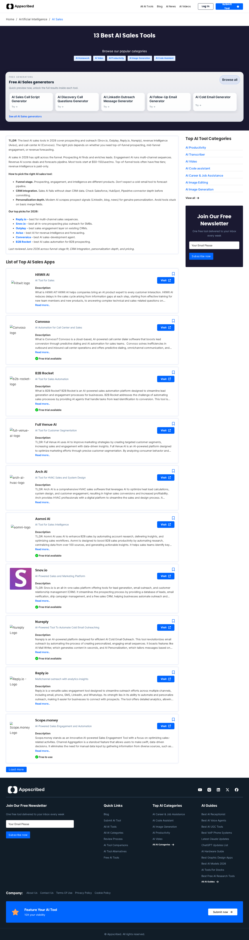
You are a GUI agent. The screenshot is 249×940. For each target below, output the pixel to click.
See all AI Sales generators (25, 116)
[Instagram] (209, 789)
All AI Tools (146, 6)
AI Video (99, 58)
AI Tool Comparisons (116, 845)
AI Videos (185, 6)
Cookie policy (103, 892)
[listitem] (31, 102)
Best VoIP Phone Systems (216, 832)
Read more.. (42, 305)
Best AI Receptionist (213, 814)
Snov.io (21, 223)
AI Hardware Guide (212, 851)
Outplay (21, 228)
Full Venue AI (46, 424)
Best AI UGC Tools (212, 826)
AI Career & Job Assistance (204, 175)
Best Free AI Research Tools (218, 875)
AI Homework (83, 58)
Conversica (23, 237)
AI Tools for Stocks (212, 869)
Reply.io (21, 219)
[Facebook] (236, 789)
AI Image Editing (197, 182)
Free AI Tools (111, 857)
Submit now (220, 911)
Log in (205, 6)
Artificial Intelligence (33, 19)
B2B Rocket (23, 241)
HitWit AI (42, 274)
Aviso (19, 232)
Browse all (229, 80)
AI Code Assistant (163, 820)
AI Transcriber (195, 154)
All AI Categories (113, 832)
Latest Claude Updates (215, 838)
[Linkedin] (218, 789)
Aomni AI (42, 519)
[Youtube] (200, 789)
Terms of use (64, 892)
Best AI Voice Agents (213, 820)
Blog (159, 6)
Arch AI (41, 471)
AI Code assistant (165, 58)
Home (10, 19)
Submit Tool (227, 6)
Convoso (42, 321)
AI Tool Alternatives (115, 851)
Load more (16, 769)
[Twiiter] (227, 789)
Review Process (113, 838)
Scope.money (46, 720)
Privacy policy (83, 892)
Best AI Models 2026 (213, 863)
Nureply (41, 621)
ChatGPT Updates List (214, 845)
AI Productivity (116, 58)
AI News (171, 6)
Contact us (46, 892)
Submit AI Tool (112, 820)
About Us (31, 892)
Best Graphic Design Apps (217, 857)
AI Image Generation (139, 58)
